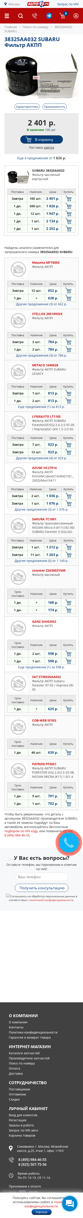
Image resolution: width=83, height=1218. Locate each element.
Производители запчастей (29, 1058)
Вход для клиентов (23, 1115)
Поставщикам (19, 1089)
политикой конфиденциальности (51, 900)
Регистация (17, 1120)
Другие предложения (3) (41, 304)
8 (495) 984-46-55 (32, 1159)
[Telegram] (49, 17)
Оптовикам (17, 1094)
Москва (14, 4)
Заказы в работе (21, 1125)
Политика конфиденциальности (33, 1032)
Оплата (14, 1068)
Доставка (16, 1073)
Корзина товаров (22, 1135)
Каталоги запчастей (24, 1053)
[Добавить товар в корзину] (68, 198)
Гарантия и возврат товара (30, 1037)
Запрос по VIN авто (23, 1130)
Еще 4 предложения (41, 158)
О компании (18, 1022)
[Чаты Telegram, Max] (69, 1203)
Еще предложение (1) (41, 407)
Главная (10, 27)
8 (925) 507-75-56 (32, 1164)
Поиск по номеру (22, 1063)
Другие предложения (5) (41, 561)
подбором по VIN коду (21, 831)
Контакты (16, 1027)
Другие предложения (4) (41, 458)
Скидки (14, 1099)
